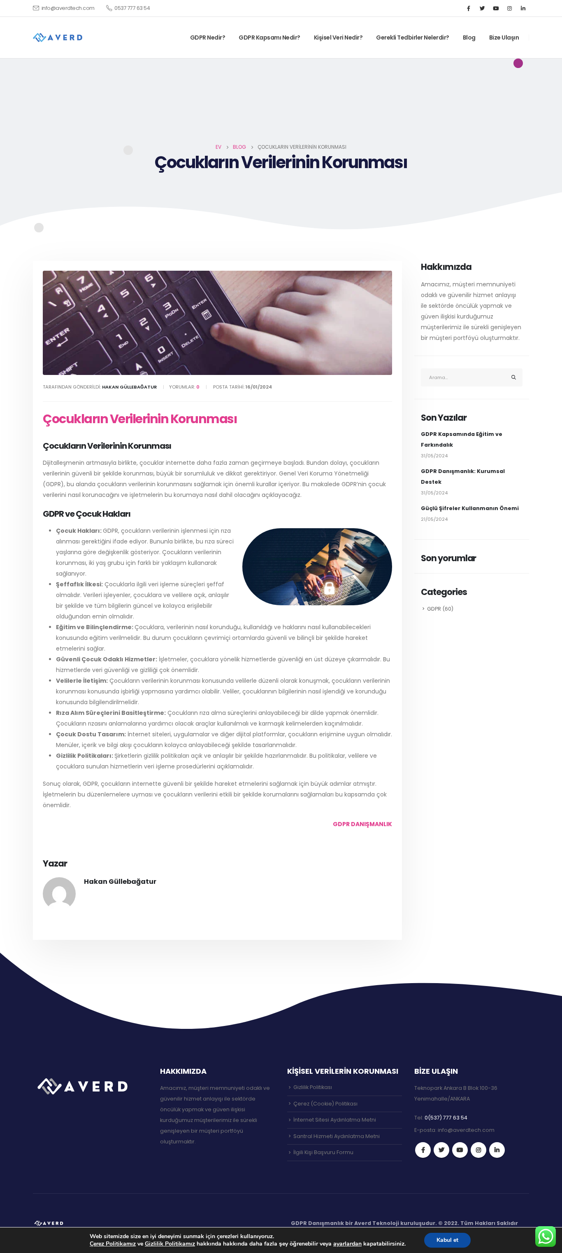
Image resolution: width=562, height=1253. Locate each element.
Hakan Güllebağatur (120, 881)
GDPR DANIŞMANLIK (362, 824)
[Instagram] (509, 8)
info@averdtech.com (68, 8)
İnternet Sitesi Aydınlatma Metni (334, 1119)
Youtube (460, 1150)
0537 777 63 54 (132, 8)
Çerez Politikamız (113, 1244)
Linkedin (497, 1150)
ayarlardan (347, 1244)
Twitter (441, 1150)
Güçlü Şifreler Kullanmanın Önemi (470, 508)
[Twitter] (482, 8)
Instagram (478, 1150)
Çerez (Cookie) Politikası (325, 1103)
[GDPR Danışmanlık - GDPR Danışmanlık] (49, 1222)
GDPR (434, 608)
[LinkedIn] (523, 8)
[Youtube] (496, 8)
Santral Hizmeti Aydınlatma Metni (336, 1136)
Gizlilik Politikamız (170, 1244)
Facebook (423, 1150)
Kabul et (447, 1240)
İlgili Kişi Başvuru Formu (323, 1152)
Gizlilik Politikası (312, 1087)
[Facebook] (468, 8)
